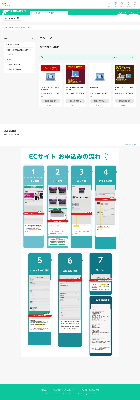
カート (135, 6)
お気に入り (128, 6)
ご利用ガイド (122, 13)
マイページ (115, 6)
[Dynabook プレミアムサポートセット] (50, 74)
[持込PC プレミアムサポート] (124, 74)
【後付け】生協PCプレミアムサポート (75, 88)
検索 (109, 6)
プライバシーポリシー (71, 390)
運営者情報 (57, 390)
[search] (65, 13)
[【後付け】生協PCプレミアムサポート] (75, 74)
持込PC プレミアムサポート (124, 88)
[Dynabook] (99, 74)
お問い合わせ (133, 13)
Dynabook (94, 87)
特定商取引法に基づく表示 (90, 390)
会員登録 (122, 6)
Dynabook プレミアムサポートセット (50, 88)
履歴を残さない (130, 144)
